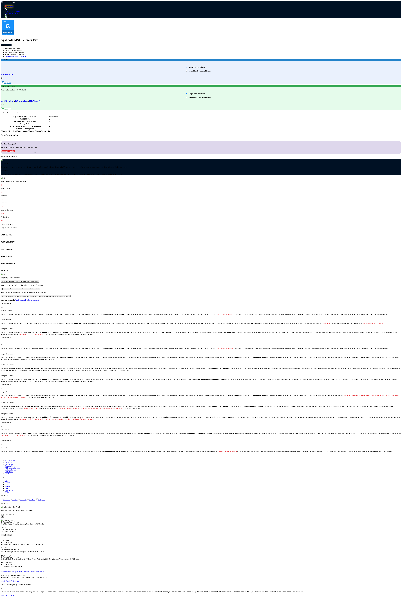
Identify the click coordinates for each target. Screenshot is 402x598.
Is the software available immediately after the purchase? (20, 281)
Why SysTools (10, 460)
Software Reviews (11, 466)
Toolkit (10, 6)
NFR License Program (12, 468)
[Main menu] (14, 2)
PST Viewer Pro (21, 101)
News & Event (10, 490)
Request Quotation (7, 151)
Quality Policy (39, 572)
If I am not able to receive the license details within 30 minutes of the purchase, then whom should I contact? (36, 296)
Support (7, 486)
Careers (7, 483)
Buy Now (7, 83)
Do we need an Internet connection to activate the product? (20, 289)
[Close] (2, 307)
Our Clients (9, 464)
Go (2, 516)
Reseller (7, 473)
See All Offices (6, 535)
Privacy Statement (17, 572)
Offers (7, 488)
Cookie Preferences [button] (12, 581)
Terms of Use (5, 572)
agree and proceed (7, 595)
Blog (6, 481)
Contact (7, 484)
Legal (3, 581)
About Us (8, 462)
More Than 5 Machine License (200, 71)
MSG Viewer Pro (7, 74)
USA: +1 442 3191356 (12, 11)
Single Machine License (197, 67)
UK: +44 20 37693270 (12, 13)
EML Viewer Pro (35, 101)
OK (14, 595)
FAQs (7, 492)
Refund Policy (29, 572)
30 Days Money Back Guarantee (16, 56)
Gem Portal (9, 472)
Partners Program (10, 470)
